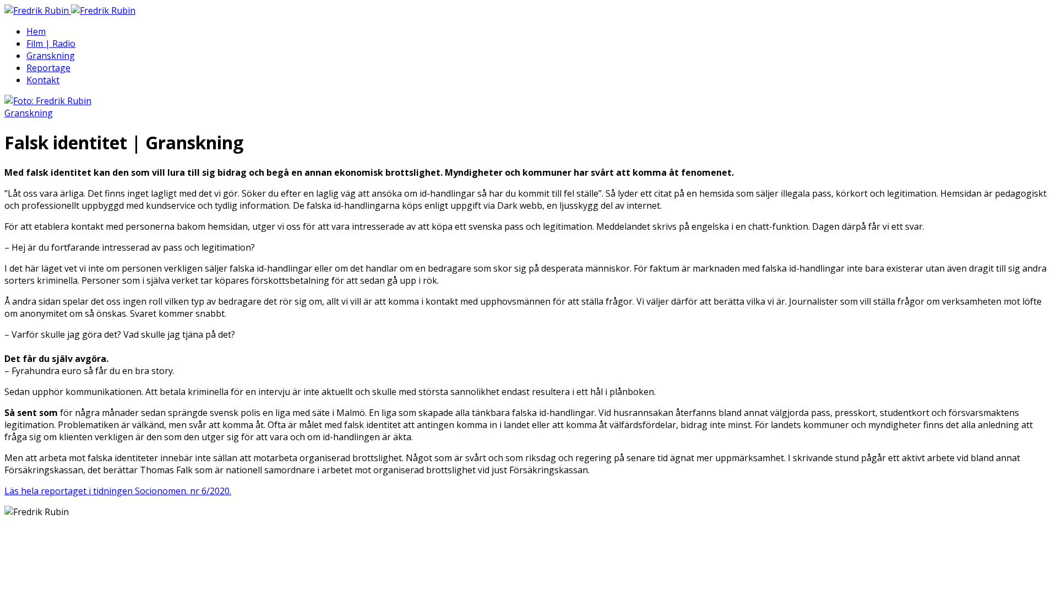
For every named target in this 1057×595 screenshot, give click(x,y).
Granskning (50, 56)
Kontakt (42, 80)
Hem (36, 31)
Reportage (48, 68)
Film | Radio (50, 43)
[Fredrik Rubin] (69, 10)
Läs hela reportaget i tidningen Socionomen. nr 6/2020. (117, 491)
